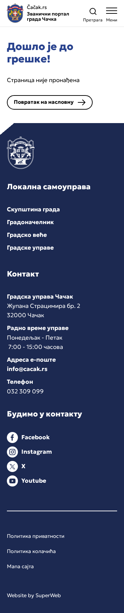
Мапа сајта (20, 566)
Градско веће (27, 235)
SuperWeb (48, 595)
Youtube (33, 480)
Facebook (35, 437)
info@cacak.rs (27, 369)
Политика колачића (31, 551)
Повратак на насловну (44, 102)
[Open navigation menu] (111, 16)
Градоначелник (30, 222)
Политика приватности (35, 536)
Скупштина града (33, 209)
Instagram (36, 451)
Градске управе (30, 247)
